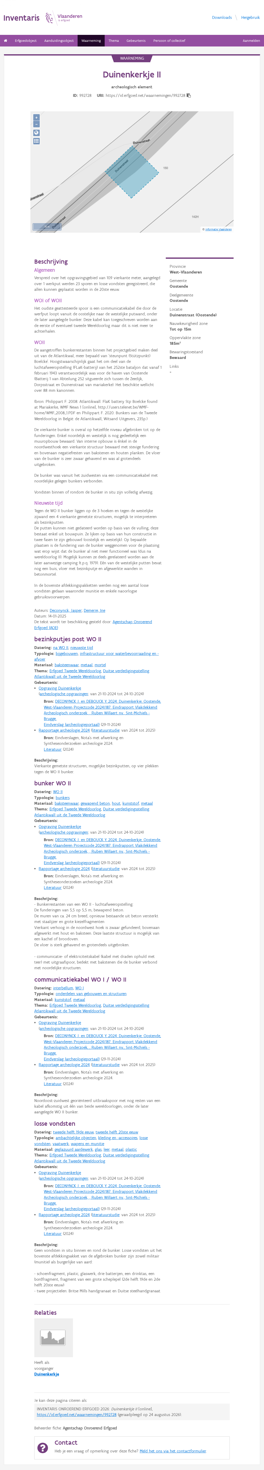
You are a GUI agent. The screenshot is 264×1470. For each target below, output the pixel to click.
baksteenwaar (67, 664)
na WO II (60, 647)
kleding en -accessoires (117, 1137)
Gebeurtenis (136, 40)
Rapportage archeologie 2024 (64, 730)
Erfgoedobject (26, 40)
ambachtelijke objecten (76, 1137)
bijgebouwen (67, 653)
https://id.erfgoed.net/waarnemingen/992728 (77, 1414)
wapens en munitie (87, 1143)
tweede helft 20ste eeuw (117, 1132)
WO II (58, 791)
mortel (100, 664)
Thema (114, 40)
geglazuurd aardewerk (74, 1149)
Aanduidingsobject (59, 40)
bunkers (63, 797)
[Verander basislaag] (36, 141)
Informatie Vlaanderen (218, 229)
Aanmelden (251, 40)
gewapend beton (95, 803)
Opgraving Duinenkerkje (60, 688)
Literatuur (53, 749)
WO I (79, 988)
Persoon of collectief (169, 40)
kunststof (130, 803)
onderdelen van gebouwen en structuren (91, 993)
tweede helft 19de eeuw (73, 1132)
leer (107, 1149)
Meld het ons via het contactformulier (173, 1451)
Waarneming (91, 40)
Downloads (222, 17)
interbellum (63, 988)
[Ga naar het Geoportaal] (36, 133)
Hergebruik (250, 17)
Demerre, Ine (94, 610)
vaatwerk (61, 1143)
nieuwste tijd (81, 647)
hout (116, 803)
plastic (131, 1149)
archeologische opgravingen (64, 693)
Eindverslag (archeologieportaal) (72, 724)
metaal (87, 664)
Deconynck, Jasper (66, 610)
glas (98, 1149)
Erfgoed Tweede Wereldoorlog (75, 670)
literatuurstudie (105, 730)
